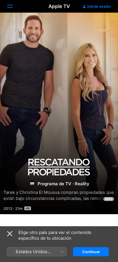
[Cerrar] (9, 233)
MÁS (108, 199)
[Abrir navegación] (13, 6)
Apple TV (59, 6)
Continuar (91, 251)
